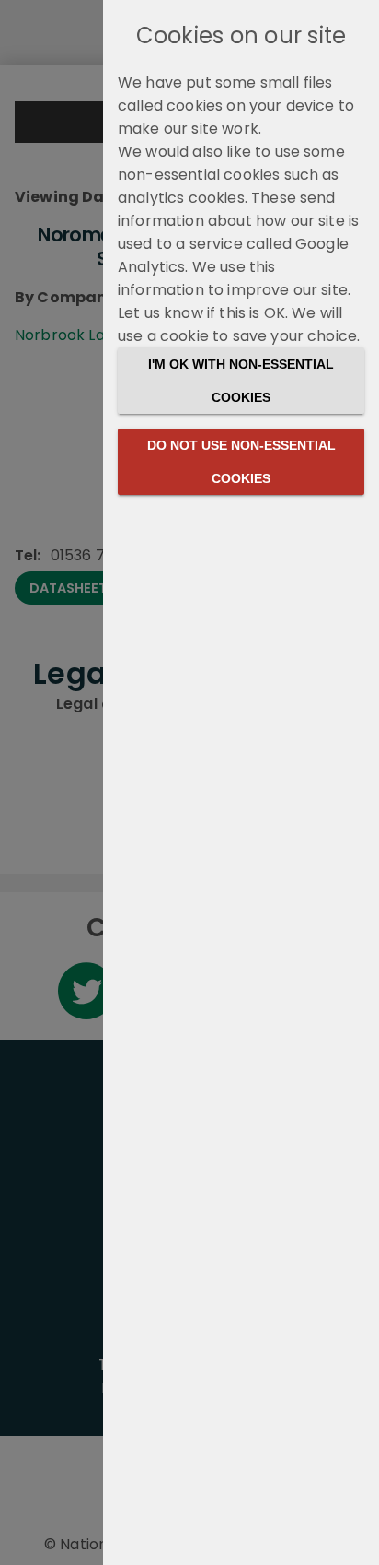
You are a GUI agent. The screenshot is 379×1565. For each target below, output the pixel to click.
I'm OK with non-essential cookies (241, 381)
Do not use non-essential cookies (241, 462)
